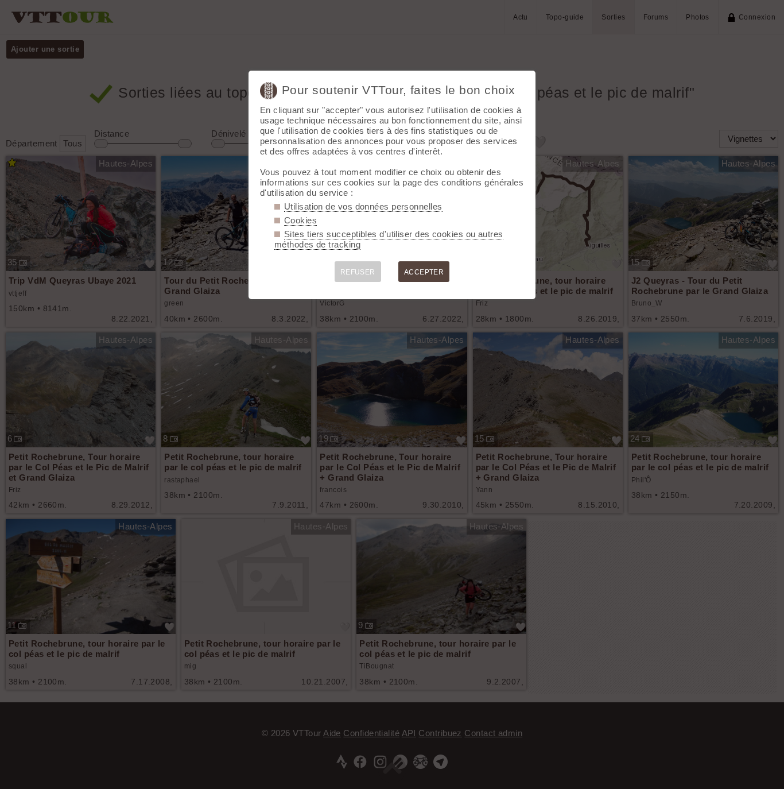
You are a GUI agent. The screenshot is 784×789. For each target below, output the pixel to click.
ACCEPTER (424, 272)
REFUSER (357, 272)
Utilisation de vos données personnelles (363, 206)
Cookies (300, 220)
